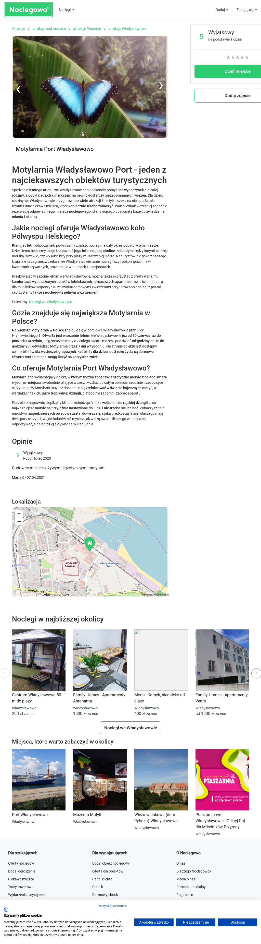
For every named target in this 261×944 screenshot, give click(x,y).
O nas (181, 863)
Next (163, 38)
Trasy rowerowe (20, 887)
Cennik (97, 887)
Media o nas (185, 879)
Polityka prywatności (112, 906)
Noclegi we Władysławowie (50, 302)
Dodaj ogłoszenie (21, 871)
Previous (19, 137)
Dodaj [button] (221, 10)
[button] (90, 544)
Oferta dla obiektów (107, 871)
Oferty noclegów (21, 863)
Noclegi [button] (65, 10)
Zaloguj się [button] (245, 10)
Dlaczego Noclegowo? (193, 871)
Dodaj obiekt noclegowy (111, 863)
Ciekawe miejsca (21, 879)
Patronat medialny (191, 887)
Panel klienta (102, 879)
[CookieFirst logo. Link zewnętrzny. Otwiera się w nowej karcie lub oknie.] (6, 909)
